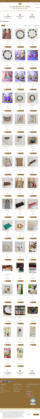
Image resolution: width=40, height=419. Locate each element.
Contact (38, 1)
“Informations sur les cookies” (13, 416)
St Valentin (2, 392)
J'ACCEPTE (36, 414)
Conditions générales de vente (5, 391)
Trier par (25, 25)
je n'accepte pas (28, 414)
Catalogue (2, 387)
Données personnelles (17, 391)
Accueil (2, 386)
